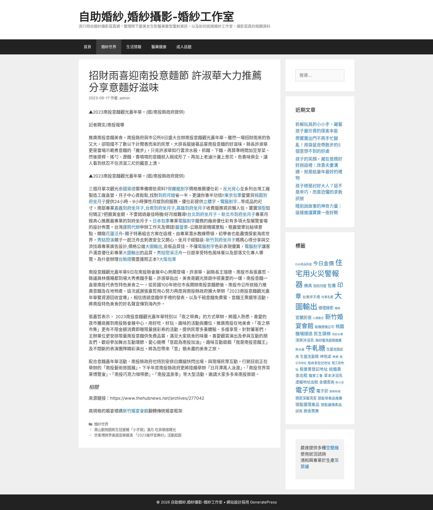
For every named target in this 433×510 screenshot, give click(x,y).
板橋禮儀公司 (324, 327)
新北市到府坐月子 (238, 214)
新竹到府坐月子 (221, 239)
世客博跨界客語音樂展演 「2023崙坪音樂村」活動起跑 (137, 435)
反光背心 (231, 188)
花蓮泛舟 (114, 233)
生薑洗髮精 (309, 356)
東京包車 (233, 195)
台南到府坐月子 (160, 208)
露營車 (181, 227)
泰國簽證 (127, 188)
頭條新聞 (335, 391)
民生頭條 (322, 333)
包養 (332, 285)
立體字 (209, 201)
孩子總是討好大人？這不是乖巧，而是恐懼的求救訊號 (318, 192)
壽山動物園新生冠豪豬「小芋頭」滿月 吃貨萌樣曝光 (135, 430)
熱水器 (299, 349)
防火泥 (340, 382)
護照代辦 (131, 227)
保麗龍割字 (178, 188)
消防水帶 (337, 334)
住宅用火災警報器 (319, 273)
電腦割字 (228, 201)
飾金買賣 (311, 410)
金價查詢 (326, 382)
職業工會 (316, 376)
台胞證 (125, 259)
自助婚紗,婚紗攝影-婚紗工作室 (156, 17)
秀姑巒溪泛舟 (169, 252)
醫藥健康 (158, 46)
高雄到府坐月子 (191, 208)
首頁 (87, 46)
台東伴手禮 (311, 297)
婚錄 (337, 308)
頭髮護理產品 (307, 404)
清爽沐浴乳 (304, 340)
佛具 (308, 285)
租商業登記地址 (319, 363)
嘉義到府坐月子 (129, 208)
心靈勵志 (318, 318)
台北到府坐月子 (202, 214)
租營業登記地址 (314, 369)
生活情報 (133, 46)
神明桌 (325, 356)
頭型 (261, 208)
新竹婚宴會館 (135, 410)
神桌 (336, 357)
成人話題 (183, 46)
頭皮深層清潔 (305, 398)
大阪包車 (167, 259)
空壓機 (332, 447)
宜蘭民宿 (303, 317)
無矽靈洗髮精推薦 (328, 340)
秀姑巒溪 (105, 239)
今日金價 (323, 263)
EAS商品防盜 (303, 264)
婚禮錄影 (326, 307)
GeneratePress (263, 502)
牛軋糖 (315, 348)
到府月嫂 (166, 195)
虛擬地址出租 (306, 382)
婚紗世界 (108, 46)
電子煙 (305, 390)
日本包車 (161, 220)
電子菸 (322, 390)
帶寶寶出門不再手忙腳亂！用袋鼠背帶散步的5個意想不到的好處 (318, 145)
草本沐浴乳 (333, 375)
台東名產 (327, 297)
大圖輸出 (153, 246)
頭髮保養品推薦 (330, 398)
